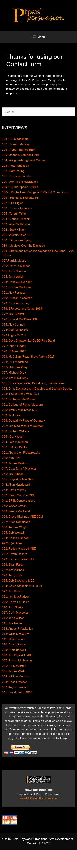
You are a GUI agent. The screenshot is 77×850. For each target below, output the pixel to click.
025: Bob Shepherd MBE (18, 580)
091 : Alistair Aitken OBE (17, 234)
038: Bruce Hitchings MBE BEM (22, 516)
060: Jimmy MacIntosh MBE (20, 409)
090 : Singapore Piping (17, 240)
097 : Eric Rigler (12, 203)
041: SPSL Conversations (18, 500)
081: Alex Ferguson (14, 292)
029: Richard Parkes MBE (19, 559)
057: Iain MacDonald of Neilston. (23, 425)
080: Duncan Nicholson (17, 297)
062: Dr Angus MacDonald (19, 399)
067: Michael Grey (14, 372)
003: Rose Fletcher (14, 681)
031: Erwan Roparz (14, 553)
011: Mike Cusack (13, 639)
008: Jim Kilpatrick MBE (17, 655)
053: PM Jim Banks (14, 447)
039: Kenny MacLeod (16, 511)
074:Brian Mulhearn (15, 329)
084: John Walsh (13, 276)
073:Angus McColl (14, 335)
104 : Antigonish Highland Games (23, 160)
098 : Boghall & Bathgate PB (20, 197)
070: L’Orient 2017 (14, 351)
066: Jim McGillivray (15, 377)
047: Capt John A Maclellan (19, 468)
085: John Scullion (14, 271)
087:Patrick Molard (14, 260)
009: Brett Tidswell (14, 649)
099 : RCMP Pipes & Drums (20, 187)
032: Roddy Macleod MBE (19, 548)
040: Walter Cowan (14, 505)
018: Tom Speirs (12, 607)
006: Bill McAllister (14, 665)
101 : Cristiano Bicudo (16, 176)
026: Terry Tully (12, 575)
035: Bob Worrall (13, 532)
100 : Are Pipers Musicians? (20, 181)
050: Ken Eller (11, 457)
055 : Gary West (12, 436)
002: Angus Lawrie (14, 687)
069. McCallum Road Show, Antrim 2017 (28, 356)
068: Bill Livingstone (15, 361)
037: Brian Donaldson (16, 521)
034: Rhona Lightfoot (15, 537)
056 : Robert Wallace (15, 431)
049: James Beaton (14, 463)
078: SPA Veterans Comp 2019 (22, 308)
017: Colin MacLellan (15, 612)
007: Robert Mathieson (17, 660)
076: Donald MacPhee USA (20, 319)
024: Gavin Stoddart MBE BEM (22, 585)
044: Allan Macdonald (16, 484)
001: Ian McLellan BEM (17, 692)
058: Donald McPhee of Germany (24, 420)
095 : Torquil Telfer (14, 213)
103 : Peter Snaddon (15, 165)
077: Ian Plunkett (13, 313)
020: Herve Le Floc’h (15, 601)
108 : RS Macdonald (15, 139)
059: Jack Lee (11, 415)
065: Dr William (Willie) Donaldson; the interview (33, 383)
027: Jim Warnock (13, 569)
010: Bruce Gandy (14, 644)
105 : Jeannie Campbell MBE (21, 155)
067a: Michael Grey (15, 367)
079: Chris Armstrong (16, 303)
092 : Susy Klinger (14, 229)
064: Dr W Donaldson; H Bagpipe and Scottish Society (37, 388)
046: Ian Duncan (13, 473)
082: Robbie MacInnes (16, 287)
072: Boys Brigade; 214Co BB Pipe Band (28, 340)
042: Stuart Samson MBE (18, 495)
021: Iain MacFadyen (16, 596)
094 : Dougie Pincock (16, 218)
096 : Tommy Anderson (17, 208)
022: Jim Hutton (12, 591)
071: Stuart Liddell (14, 345)
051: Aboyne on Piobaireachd (21, 452)
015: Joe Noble (12, 623)
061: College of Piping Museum (22, 404)
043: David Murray (14, 489)
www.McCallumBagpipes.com (39, 798)
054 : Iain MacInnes (15, 441)
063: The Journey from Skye (20, 393)
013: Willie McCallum (15, 633)
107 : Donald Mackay (16, 144)
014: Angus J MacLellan (17, 628)
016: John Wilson (13, 617)
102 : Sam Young (13, 171)
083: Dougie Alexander (17, 281)
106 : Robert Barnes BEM (18, 149)
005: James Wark (13, 671)
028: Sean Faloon (13, 564)
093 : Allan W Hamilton (16, 224)
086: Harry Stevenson (16, 265)
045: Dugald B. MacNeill (17, 479)
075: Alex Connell (13, 324)
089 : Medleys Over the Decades (23, 245)
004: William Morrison (16, 676)
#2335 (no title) (12, 543)
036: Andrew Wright (15, 527)
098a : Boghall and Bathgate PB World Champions (35, 192)
